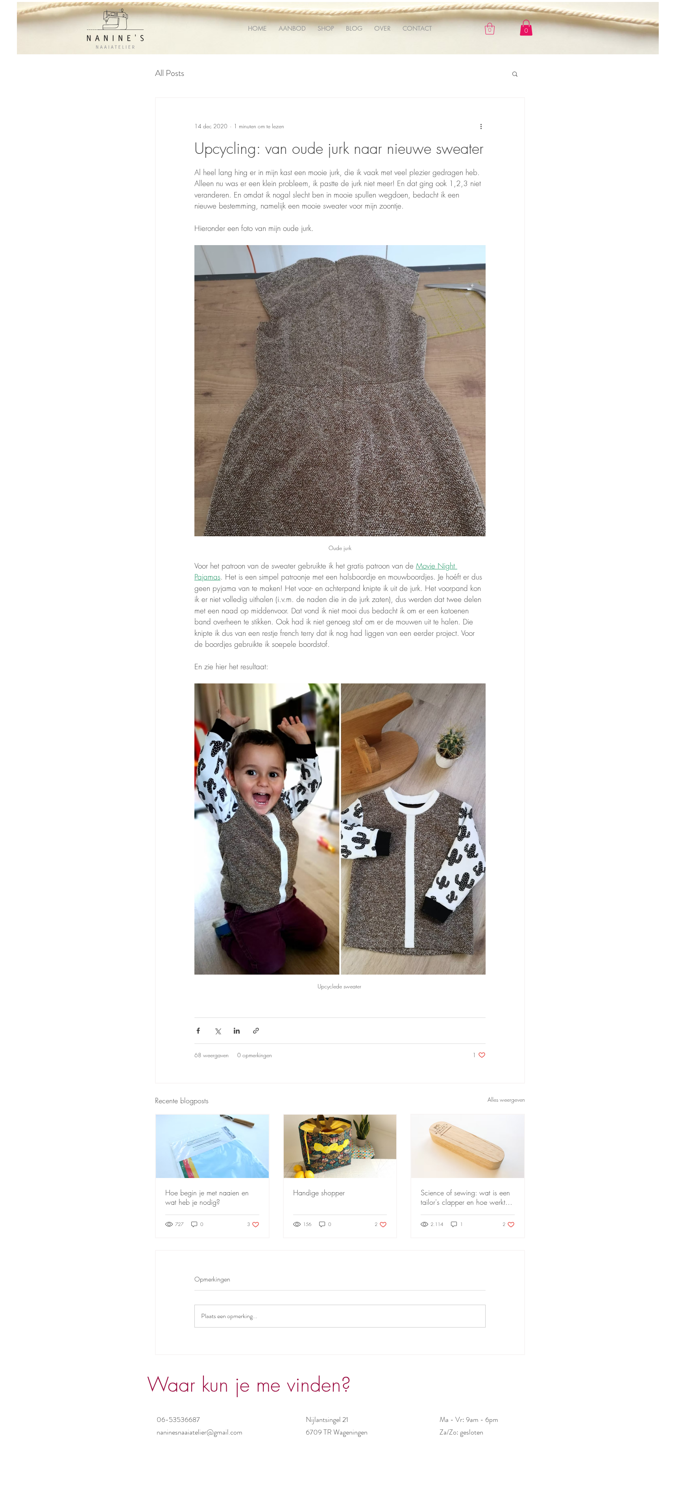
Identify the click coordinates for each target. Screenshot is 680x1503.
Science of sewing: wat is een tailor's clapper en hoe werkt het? (465, 1197)
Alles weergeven (506, 1099)
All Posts (169, 73)
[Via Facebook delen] (198, 1030)
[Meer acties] (481, 126)
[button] (490, 29)
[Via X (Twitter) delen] (217, 1030)
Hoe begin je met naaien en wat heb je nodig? (207, 1197)
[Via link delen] (256, 1030)
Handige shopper (319, 1192)
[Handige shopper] (340, 1146)
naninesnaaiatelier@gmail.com (199, 1432)
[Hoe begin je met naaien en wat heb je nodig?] (212, 1146)
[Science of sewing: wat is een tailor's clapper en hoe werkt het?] (467, 1146)
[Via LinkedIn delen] (236, 1030)
